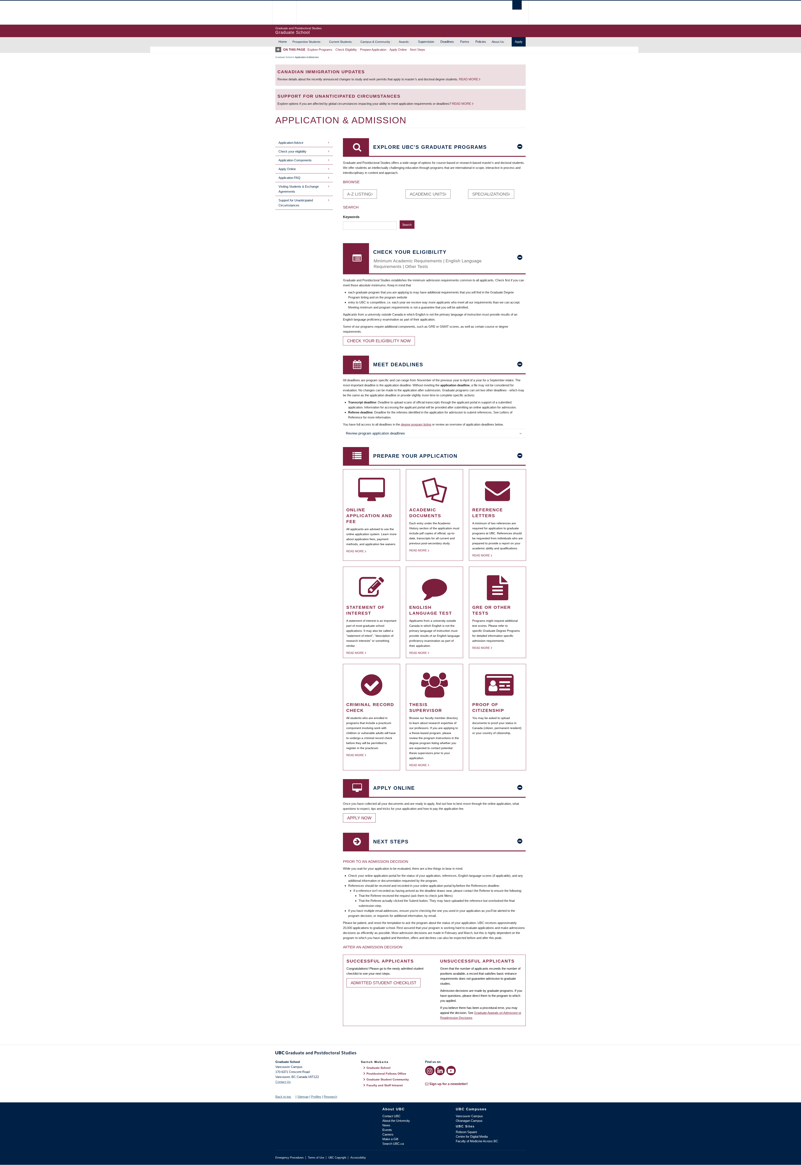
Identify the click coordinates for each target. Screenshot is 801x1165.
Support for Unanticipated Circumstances (295, 202)
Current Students (340, 41)
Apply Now (359, 818)
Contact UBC (391, 1116)
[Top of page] (279, 49)
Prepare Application (373, 49)
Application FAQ (289, 177)
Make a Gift (390, 1139)
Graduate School (283, 57)
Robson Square (466, 1132)
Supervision (426, 41)
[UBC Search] (517, 5)
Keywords (351, 217)
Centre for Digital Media (472, 1136)
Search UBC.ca (393, 1143)
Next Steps (417, 49)
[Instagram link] (430, 1070)
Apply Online (398, 49)
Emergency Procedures (289, 1157)
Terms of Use (316, 1157)
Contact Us (283, 1082)
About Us (498, 41)
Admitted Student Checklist (383, 983)
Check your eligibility (292, 151)
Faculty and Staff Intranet (384, 1085)
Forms (464, 41)
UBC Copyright (337, 1157)
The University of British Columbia (284, 13)
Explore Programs (319, 49)
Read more (469, 79)
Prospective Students (306, 41)
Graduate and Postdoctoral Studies (400, 1053)
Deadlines (447, 41)
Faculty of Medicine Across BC (477, 1141)
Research (330, 1096)
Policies (480, 41)
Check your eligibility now (379, 341)
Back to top (283, 1096)
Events (387, 1130)
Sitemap (303, 1096)
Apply (519, 41)
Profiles (316, 1096)
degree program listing (416, 424)
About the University (396, 1120)
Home (282, 41)
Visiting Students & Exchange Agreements (298, 189)
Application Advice (290, 142)
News (386, 1125)
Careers (387, 1134)
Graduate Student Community (387, 1079)
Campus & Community (375, 41)
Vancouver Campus (469, 1116)
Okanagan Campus (469, 1120)
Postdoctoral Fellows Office (386, 1073)
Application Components (295, 160)
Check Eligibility (346, 49)
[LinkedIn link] (440, 1070)
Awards (404, 41)
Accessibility (358, 1157)
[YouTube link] (451, 1070)
